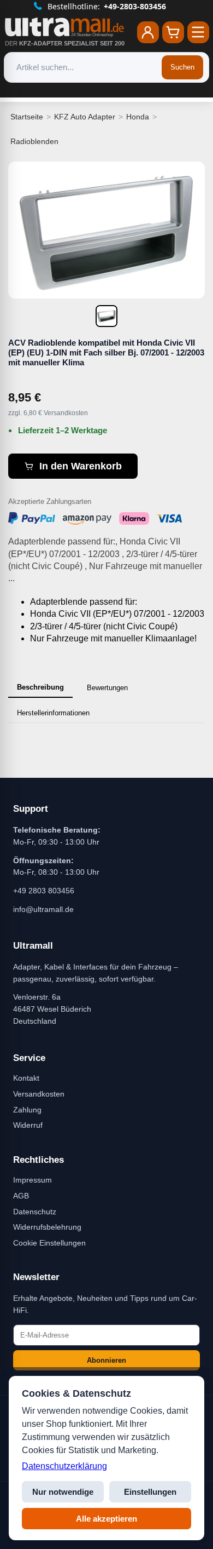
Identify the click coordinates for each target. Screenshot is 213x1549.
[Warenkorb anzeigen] (173, 32)
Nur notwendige (62, 1491)
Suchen (182, 67)
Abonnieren (106, 1360)
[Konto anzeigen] (148, 32)
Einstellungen (150, 1491)
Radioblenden (34, 141)
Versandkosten (38, 1093)
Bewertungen (107, 688)
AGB (21, 1195)
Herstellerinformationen (53, 713)
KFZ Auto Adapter (84, 116)
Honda (137, 116)
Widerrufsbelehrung (47, 1227)
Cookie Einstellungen (49, 1242)
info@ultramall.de (43, 909)
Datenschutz (34, 1211)
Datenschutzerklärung (64, 1466)
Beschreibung (40, 687)
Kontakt (26, 1078)
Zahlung (27, 1109)
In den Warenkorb (80, 466)
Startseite (26, 116)
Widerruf (28, 1125)
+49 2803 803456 (43, 890)
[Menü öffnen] (198, 32)
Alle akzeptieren (106, 1518)
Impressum (32, 1179)
